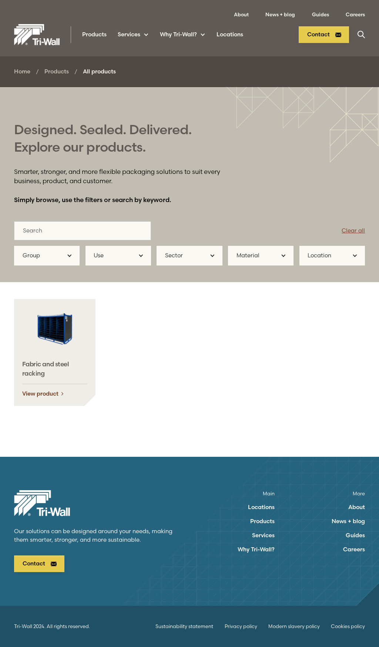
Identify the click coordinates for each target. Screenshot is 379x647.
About (241, 14)
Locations (230, 34)
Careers (355, 14)
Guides (320, 14)
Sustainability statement (184, 626)
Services (263, 535)
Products (56, 71)
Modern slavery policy (294, 626)
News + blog (280, 14)
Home (22, 71)
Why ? (256, 549)
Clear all (353, 230)
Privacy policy (241, 626)
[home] (37, 34)
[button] (133, 34)
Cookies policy (348, 626)
